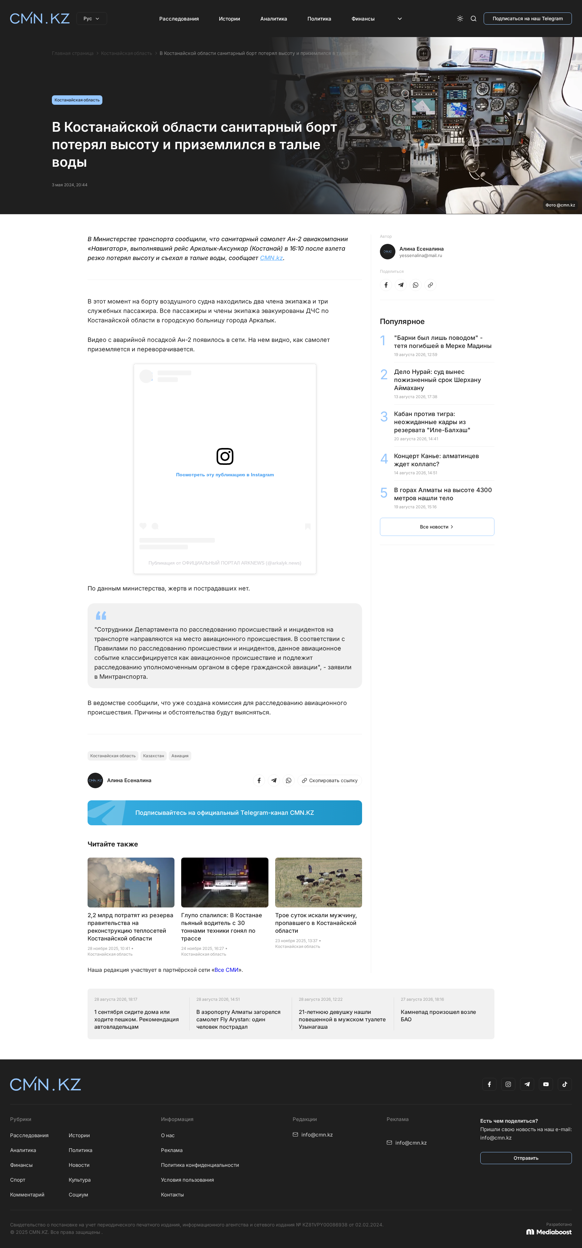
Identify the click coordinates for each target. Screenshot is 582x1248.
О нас (168, 1135)
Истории (229, 18)
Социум (78, 1194)
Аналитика (273, 18)
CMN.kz (271, 257)
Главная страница (73, 53)
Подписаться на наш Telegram (528, 18)
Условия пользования (187, 1180)
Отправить (526, 1158)
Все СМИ (226, 969)
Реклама (172, 1150)
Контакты (172, 1194)
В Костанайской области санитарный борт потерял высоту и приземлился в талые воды (261, 53)
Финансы (363, 18)
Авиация (180, 755)
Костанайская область (126, 53)
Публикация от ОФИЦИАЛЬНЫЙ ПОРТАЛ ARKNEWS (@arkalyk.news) (225, 563)
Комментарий (27, 1194)
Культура (80, 1180)
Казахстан (153, 755)
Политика (319, 18)
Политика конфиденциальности (200, 1165)
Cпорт (17, 1180)
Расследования (179, 18)
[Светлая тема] (460, 18)
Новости (79, 1165)
